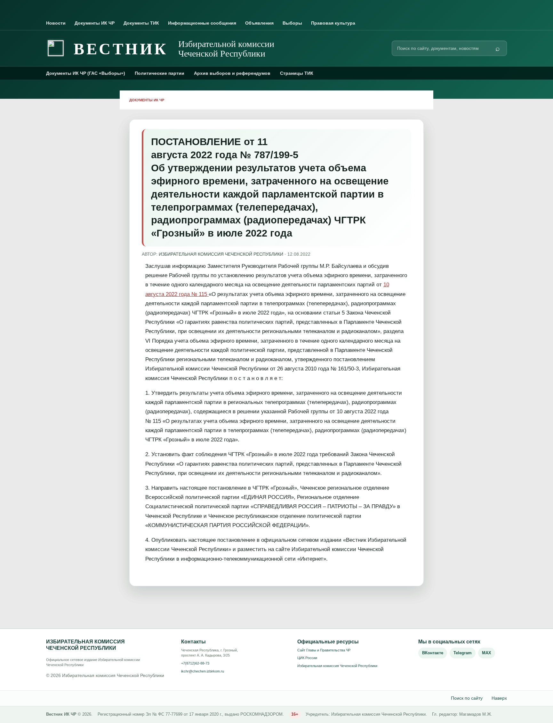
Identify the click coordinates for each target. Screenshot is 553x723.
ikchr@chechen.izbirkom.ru (202, 671)
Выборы (292, 23)
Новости (56, 23)
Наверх (499, 698)
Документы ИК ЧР (95, 23)
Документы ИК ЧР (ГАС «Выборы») (85, 73)
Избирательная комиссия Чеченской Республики (337, 666)
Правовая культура (333, 23)
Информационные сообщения (202, 23)
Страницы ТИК (296, 73)
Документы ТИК (141, 23)
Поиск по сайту (467, 698)
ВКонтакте (432, 652)
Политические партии (159, 73)
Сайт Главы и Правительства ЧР (323, 650)
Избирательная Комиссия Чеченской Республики (221, 254)
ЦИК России (307, 658)
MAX (486, 652)
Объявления (259, 23)
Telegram (462, 652)
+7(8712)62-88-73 (195, 663)
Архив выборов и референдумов (232, 73)
